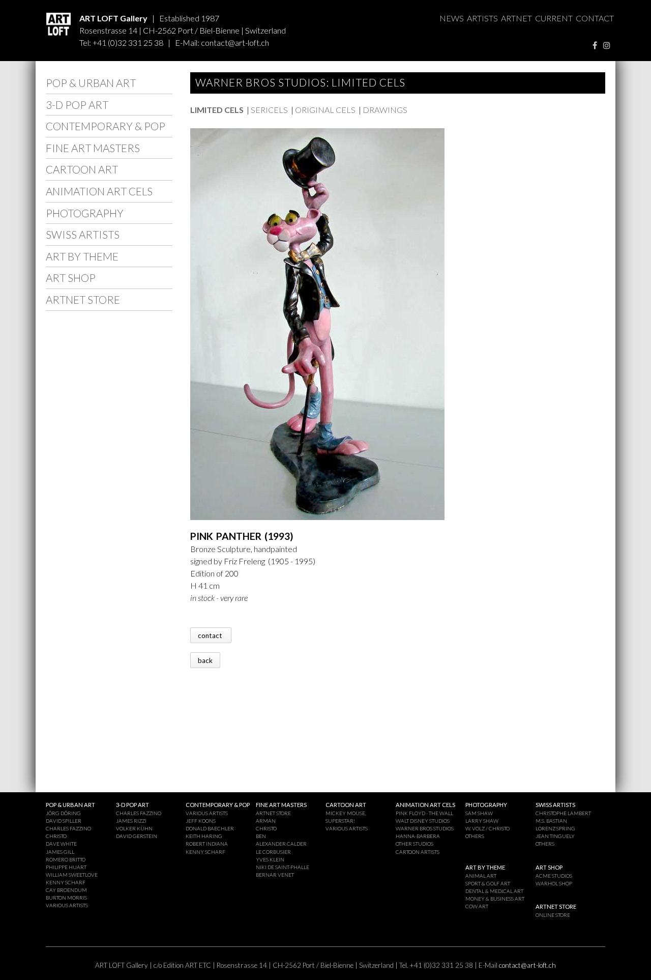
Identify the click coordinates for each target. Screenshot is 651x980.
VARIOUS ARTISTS (67, 905)
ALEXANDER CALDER (281, 844)
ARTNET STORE (83, 299)
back (205, 660)
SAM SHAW (479, 813)
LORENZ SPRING (555, 828)
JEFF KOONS (201, 821)
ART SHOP (71, 277)
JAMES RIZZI (131, 821)
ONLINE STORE (553, 915)
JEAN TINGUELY (555, 836)
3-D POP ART (77, 104)
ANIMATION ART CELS (99, 191)
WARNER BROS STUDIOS (425, 828)
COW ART (476, 906)
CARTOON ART (82, 169)
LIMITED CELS (217, 109)
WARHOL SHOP (554, 883)
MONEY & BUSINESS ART (494, 899)
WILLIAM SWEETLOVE (72, 875)
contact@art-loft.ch (235, 42)
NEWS (451, 18)
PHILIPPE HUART (66, 867)
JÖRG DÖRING (63, 813)
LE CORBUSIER (273, 852)
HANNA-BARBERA (418, 836)
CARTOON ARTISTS (417, 852)
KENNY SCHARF (65, 882)
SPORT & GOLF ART (487, 883)
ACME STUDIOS (554, 876)
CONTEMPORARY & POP (105, 126)
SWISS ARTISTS (83, 234)
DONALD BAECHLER (210, 828)
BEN (261, 836)
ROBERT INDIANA (207, 844)
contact (211, 635)
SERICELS (269, 109)
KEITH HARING (204, 836)
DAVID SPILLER (63, 821)
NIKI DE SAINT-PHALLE (282, 867)
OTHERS (474, 836)
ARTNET (516, 18)
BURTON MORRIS (66, 898)
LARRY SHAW (481, 821)
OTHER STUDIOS (414, 844)
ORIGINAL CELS (325, 109)
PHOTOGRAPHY (85, 213)
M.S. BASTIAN (551, 821)
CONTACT (595, 18)
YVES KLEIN (270, 859)
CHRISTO (56, 836)
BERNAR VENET (275, 875)
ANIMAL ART (480, 876)
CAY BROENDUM (66, 890)
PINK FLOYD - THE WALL (424, 813)
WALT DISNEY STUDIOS (423, 821)
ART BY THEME (82, 256)
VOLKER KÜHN (134, 828)
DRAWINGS (385, 109)
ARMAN (266, 821)
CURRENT (554, 18)
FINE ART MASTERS (93, 147)
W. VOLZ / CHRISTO (487, 828)
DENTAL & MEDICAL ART (494, 891)
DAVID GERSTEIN (136, 836)
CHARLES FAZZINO (68, 828)
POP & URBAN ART (91, 82)
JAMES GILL (60, 852)
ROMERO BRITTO (65, 859)
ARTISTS (482, 18)
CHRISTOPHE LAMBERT (563, 813)
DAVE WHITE (61, 844)
